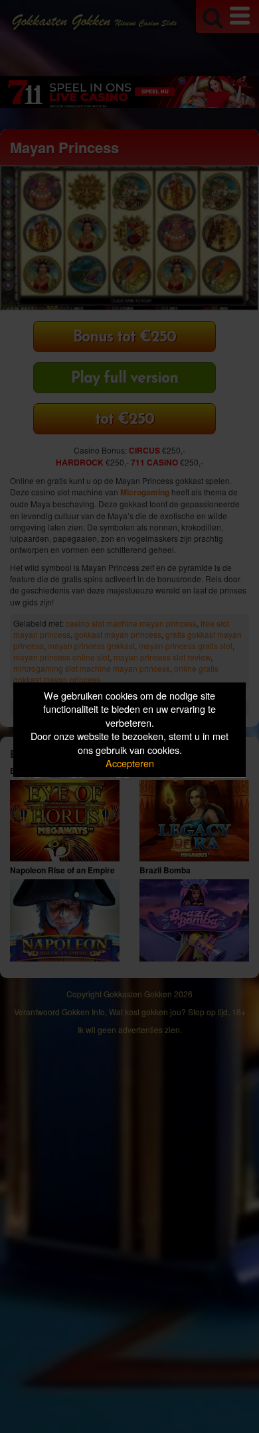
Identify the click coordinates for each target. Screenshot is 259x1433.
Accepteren (130, 764)
